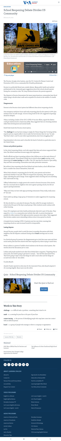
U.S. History (34, 426)
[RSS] (19, 364)
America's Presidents (9, 420)
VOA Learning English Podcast (39, 432)
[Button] (54, 21)
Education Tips (8, 435)
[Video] (24, 439)
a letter (12, 213)
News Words (34, 405)
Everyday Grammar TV (10, 402)
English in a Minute (9, 396)
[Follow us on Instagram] (16, 364)
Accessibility (7, 384)
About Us (6, 375)
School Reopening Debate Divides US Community (41, 64)
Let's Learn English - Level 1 (11, 408)
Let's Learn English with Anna (12, 405)
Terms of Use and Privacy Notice (12, 381)
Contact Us (6, 378)
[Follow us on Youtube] (12, 364)
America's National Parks (10, 417)
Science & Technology (37, 423)
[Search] (50, 439)
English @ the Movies (9, 399)
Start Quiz (44, 289)
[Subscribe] (27, 364)
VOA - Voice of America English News (37, 66)
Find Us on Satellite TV (37, 381)
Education (7, 7)
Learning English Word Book (39, 384)
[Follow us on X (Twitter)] (8, 364)
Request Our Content (9, 387)
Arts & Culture (8, 426)
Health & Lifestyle (36, 420)
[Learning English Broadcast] (37, 439)
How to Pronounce (36, 408)
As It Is (5, 429)
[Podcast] (23, 364)
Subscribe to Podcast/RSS (38, 378)
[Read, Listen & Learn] (10, 439)
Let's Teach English (36, 399)
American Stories (8, 423)
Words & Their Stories (37, 429)
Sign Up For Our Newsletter (38, 375)
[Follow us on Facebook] (5, 364)
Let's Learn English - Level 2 (38, 396)
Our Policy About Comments (38, 387)
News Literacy (35, 402)
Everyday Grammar (36, 417)
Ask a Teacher (7, 432)
